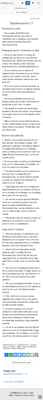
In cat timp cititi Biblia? (14, 381)
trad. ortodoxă (21, 12)
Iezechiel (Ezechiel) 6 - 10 (15, 373)
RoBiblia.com (7, 3)
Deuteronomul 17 (21, 8)
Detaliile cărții (35, 18)
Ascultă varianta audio (22, 362)
